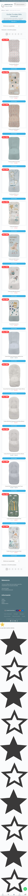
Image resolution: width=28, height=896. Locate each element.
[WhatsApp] (17, 620)
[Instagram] (13, 620)
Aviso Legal (16, 614)
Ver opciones (14, 68)
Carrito (3, 602)
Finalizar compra (5, 603)
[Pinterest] (15, 620)
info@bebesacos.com (8, 589)
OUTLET (7, 10)
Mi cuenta (3, 600)
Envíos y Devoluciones (8, 614)
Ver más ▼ (14, 21)
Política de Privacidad (16, 616)
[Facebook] (10, 620)
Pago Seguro (22, 614)
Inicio (4, 10)
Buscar (8, 894)
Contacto (23, 616)
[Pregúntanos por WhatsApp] (25, 889)
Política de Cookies (7, 616)
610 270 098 (24, 0)
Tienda (3, 599)
